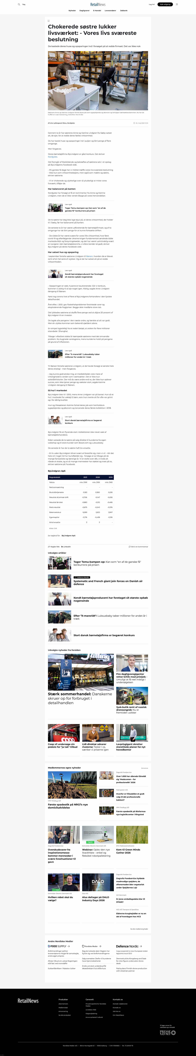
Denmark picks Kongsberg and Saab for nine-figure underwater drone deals (131, 961)
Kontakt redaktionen (120, 1004)
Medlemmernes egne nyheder (64, 768)
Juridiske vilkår (91, 1010)
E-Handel (97, 11)
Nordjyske (52, 157)
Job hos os (116, 1011)
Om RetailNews (118, 1015)
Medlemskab (63, 1008)
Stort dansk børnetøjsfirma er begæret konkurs (83, 421)
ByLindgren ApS (68, 536)
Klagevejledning (91, 1013)
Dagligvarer (85, 11)
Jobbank (123, 11)
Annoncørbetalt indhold (94, 1017)
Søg (23, 4)
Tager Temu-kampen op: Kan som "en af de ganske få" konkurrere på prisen (85, 209)
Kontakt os (117, 1008)
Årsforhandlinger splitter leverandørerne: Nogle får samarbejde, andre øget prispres (63, 953)
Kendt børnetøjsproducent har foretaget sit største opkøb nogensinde (84, 275)
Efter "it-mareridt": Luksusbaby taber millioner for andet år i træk (82, 355)
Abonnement (63, 1004)
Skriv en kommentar (139, 547)
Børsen (89, 256)
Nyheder (72, 11)
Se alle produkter (65, 1015)
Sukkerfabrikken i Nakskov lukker (61, 968)
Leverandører (110, 11)
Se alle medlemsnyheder (139, 929)
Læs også (68, 204)
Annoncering (63, 1011)
